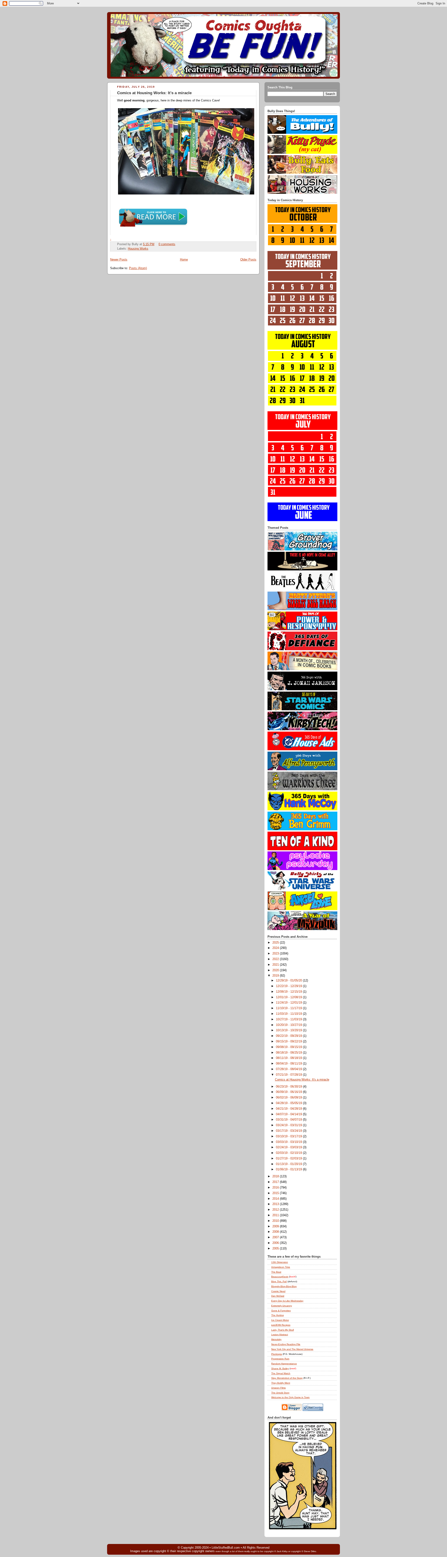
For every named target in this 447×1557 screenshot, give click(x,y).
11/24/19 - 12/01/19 (289, 1002)
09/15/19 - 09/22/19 (289, 1041)
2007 (276, 1237)
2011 (276, 1215)
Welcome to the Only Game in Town (290, 1397)
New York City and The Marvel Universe (292, 1349)
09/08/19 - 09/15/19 (289, 1047)
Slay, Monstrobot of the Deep (287, 1378)
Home (184, 259)
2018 (276, 1176)
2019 (276, 975)
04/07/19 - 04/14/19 (289, 1114)
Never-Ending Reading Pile (285, 1344)
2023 (276, 953)
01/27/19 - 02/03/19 (289, 1158)
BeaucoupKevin (279, 1276)
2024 (276, 948)
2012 (276, 1209)
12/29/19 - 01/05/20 (289, 980)
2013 (276, 1204)
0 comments (167, 244)
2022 (276, 959)
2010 (276, 1220)
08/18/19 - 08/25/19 (289, 1052)
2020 (276, 970)
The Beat (276, 1272)
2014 (276, 1198)
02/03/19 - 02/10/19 (289, 1153)
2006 (276, 1243)
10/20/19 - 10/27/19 (289, 1025)
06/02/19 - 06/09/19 (289, 1097)
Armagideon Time (280, 1267)
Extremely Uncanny (281, 1305)
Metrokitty (276, 1339)
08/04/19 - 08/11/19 (289, 1063)
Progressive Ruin (280, 1358)
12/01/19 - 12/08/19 (289, 997)
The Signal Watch (280, 1373)
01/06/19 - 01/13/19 (289, 1169)
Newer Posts (118, 259)
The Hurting (277, 1315)
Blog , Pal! (279, 1281)
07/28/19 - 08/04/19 (289, 1069)
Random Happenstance (284, 1363)
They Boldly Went (280, 1383)
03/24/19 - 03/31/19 (289, 1125)
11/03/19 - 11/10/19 (289, 1013)
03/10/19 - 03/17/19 (289, 1136)
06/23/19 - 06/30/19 (289, 1086)
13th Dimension (279, 1262)
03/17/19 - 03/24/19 (289, 1130)
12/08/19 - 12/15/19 (289, 991)
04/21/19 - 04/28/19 (289, 1108)
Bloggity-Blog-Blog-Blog (284, 1286)
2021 (276, 964)
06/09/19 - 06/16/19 (289, 1092)
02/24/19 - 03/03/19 (289, 1147)
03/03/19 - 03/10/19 (289, 1142)
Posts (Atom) (138, 268)
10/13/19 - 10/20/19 (289, 1030)
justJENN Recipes (280, 1325)
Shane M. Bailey (280, 1368)
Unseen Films (278, 1387)
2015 (276, 1193)
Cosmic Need (278, 1291)
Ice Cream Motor (280, 1320)
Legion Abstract (279, 1334)
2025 (276, 942)
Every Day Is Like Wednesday (287, 1300)
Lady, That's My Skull (282, 1330)
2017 (276, 1182)
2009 (276, 1226)
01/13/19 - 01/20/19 (289, 1164)
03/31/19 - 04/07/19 (289, 1119)
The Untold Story (280, 1392)
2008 (276, 1231)
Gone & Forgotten (281, 1310)
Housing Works (138, 248)
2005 (276, 1248)
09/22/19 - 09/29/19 (289, 1036)
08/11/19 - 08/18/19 (289, 1058)
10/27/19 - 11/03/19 (289, 1019)
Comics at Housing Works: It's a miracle (154, 93)
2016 (276, 1187)
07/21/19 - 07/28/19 (289, 1074)
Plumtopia (276, 1354)
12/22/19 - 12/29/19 (289, 986)
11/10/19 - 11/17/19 (289, 1008)
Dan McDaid (277, 1296)
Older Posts (248, 259)
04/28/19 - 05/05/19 (289, 1103)
